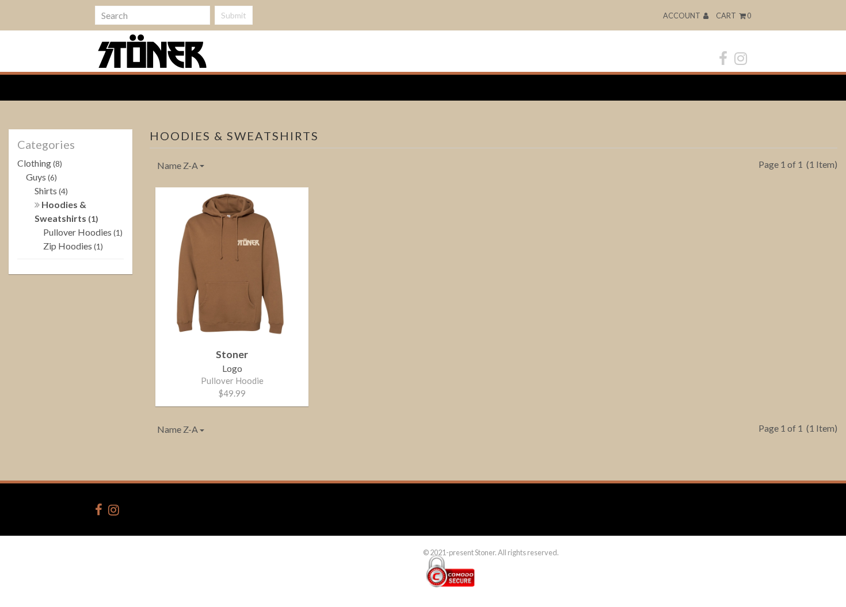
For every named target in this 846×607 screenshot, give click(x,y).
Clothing (39, 162)
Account (682, 15)
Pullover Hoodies (83, 231)
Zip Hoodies (73, 245)
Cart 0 (733, 15)
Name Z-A (178, 165)
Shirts (51, 190)
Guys (41, 176)
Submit (233, 15)
